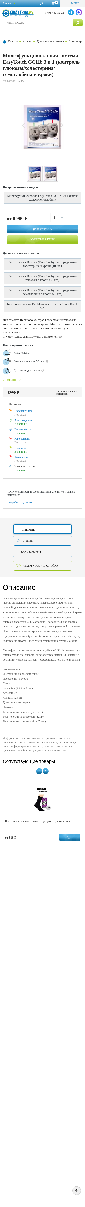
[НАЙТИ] (78, 22)
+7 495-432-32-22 (53, 12)
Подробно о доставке (19, 502)
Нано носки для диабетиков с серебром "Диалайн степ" (38, 821)
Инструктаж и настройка (40, 565)
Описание (28, 529)
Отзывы (28, 540)
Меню (75, 3)
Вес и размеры (31, 552)
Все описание (9, 379)
